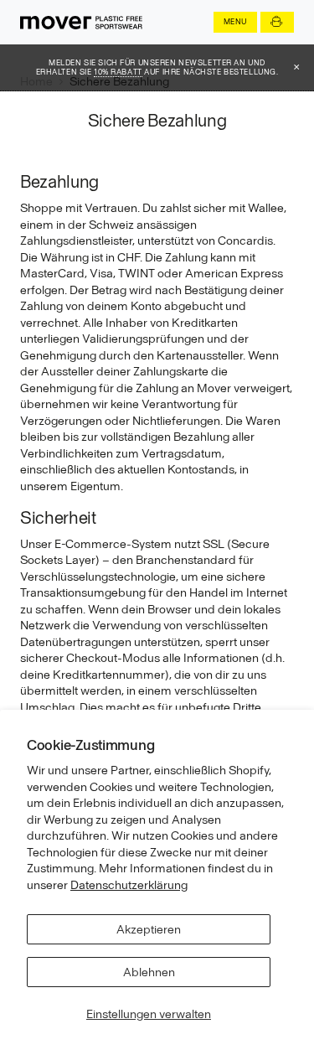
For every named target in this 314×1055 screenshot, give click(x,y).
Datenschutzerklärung (129, 884)
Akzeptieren (148, 929)
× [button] (297, 67)
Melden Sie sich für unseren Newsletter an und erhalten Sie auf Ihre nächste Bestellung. (157, 67)
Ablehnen (149, 972)
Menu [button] (235, 21)
